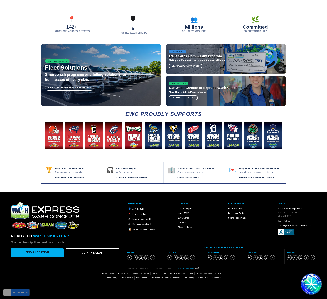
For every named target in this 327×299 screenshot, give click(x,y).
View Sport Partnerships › (70, 177)
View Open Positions (183, 98)
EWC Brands (141, 278)
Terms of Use (123, 273)
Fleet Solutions (235, 208)
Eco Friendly (189, 278)
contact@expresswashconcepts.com (295, 225)
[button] (311, 284)
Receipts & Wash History (143, 229)
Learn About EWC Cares (186, 66)
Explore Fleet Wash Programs (69, 87)
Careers (182, 222)
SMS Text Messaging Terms (181, 273)
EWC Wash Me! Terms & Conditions (165, 278)
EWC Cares (183, 218)
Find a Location (37, 252)
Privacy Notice (108, 273)
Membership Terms (141, 273)
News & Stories (185, 227)
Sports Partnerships (237, 218)
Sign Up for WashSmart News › (256, 177)
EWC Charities (127, 278)
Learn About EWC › (188, 177)
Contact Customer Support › (133, 177)
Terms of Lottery (159, 273)
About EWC (183, 213)
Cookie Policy (111, 278)
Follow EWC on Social (185, 268)
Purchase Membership (142, 224)
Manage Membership (142, 219)
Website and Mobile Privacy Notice (210, 273)
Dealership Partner (237, 213)
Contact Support (185, 208)
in (197, 268)
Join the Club (92, 252)
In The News (203, 278)
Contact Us (216, 278)
